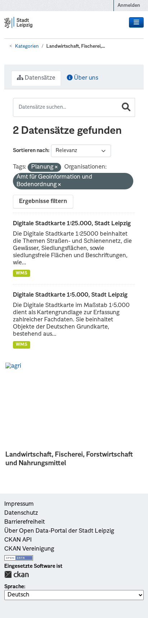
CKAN (16, 574)
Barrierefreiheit (24, 522)
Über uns (85, 78)
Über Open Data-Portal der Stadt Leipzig (59, 531)
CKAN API (18, 540)
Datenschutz (21, 513)
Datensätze (39, 78)
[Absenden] (126, 107)
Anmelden (128, 5)
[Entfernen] (56, 168)
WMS (21, 273)
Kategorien (27, 46)
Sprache (14, 586)
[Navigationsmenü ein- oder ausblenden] (136, 22)
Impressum (19, 504)
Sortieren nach (30, 150)
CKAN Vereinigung (29, 549)
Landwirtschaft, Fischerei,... (75, 46)
